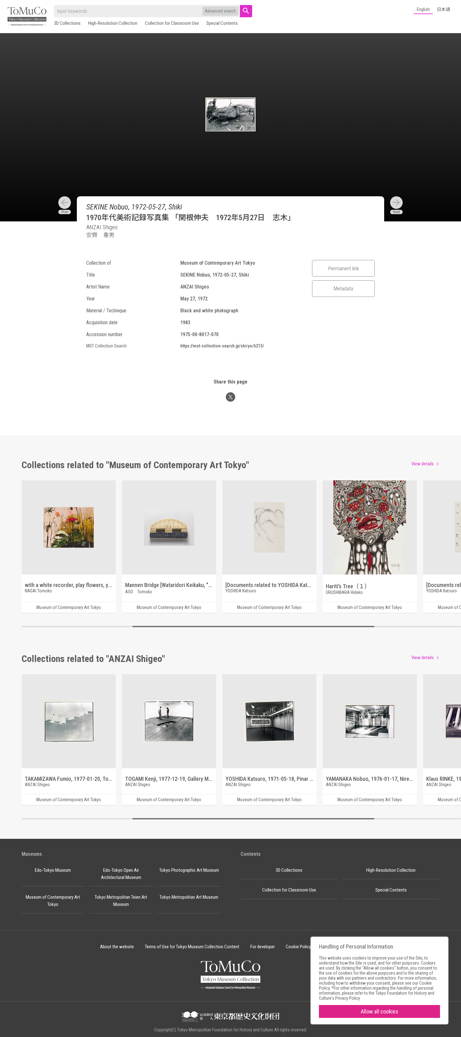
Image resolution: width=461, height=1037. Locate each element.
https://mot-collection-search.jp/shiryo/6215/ (222, 345)
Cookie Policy (298, 947)
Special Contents (222, 23)
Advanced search (220, 11)
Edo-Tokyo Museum (53, 870)
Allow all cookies (379, 1011)
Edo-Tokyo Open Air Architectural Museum (121, 873)
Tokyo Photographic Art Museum (189, 870)
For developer (262, 947)
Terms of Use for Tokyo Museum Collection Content (192, 947)
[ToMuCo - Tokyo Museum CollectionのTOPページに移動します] (27, 17)
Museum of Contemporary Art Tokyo (53, 900)
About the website (117, 947)
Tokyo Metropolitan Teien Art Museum (121, 900)
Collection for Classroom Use (172, 23)
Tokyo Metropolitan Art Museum (189, 897)
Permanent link (343, 268)
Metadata (343, 288)
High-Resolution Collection (112, 23)
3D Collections (67, 23)
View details (422, 464)
